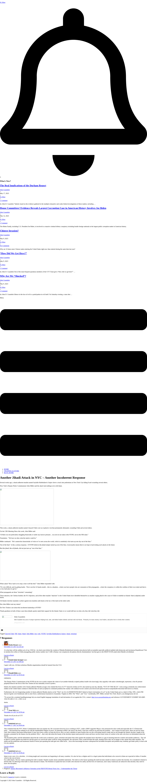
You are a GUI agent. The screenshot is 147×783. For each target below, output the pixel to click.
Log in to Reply (9, 655)
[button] (73, 382)
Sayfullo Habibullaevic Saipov (56, 634)
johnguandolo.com (19, 622)
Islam (19, 634)
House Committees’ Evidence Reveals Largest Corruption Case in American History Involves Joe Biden (53, 208)
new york (37, 634)
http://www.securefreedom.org (101, 697)
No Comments (4, 246)
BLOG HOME (9, 473)
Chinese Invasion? (9, 230)
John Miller (30, 634)
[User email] (2, 630)
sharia (68, 634)
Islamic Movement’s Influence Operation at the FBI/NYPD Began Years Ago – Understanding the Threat (44, 768)
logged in (11, 777)
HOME (6, 469)
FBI (16, 634)
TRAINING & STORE (11, 471)
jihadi (24, 634)
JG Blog (2, 2)
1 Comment (3, 200)
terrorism (74, 634)
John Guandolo (5, 6)
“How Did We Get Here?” (13, 253)
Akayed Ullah (9, 634)
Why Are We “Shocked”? (13, 276)
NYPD (43, 634)
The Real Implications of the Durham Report (23, 185)
